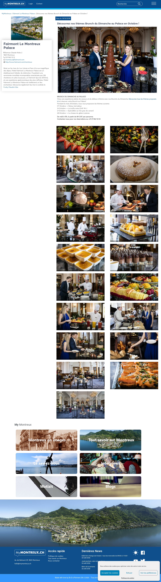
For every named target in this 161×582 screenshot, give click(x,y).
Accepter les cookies (109, 573)
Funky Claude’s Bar (11, 87)
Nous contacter (54, 561)
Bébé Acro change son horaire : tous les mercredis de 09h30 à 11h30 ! (105, 556)
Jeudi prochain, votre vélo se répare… (94, 561)
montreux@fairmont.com (15, 60)
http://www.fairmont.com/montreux (18, 62)
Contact (39, 4)
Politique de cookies (127, 578)
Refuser (129, 573)
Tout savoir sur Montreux (57, 558)
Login (31, 4)
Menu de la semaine (88, 566)
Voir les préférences (148, 573)
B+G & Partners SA (76, 577)
